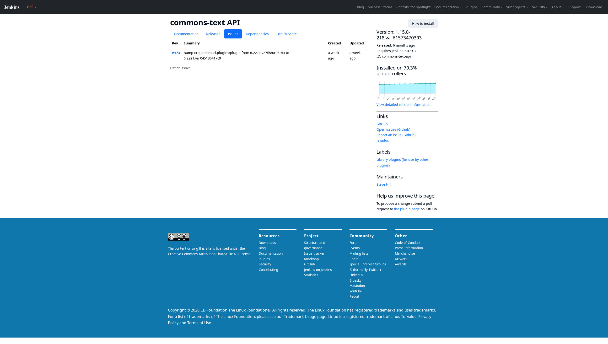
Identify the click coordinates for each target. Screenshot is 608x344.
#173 (176, 52)
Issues (233, 34)
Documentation (186, 34)
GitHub (382, 124)
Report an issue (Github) (396, 135)
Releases (213, 34)
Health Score (286, 34)
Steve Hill (384, 184)
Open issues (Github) (393, 129)
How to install (423, 23)
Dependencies (257, 34)
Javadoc (383, 140)
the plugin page (407, 209)
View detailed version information (403, 104)
